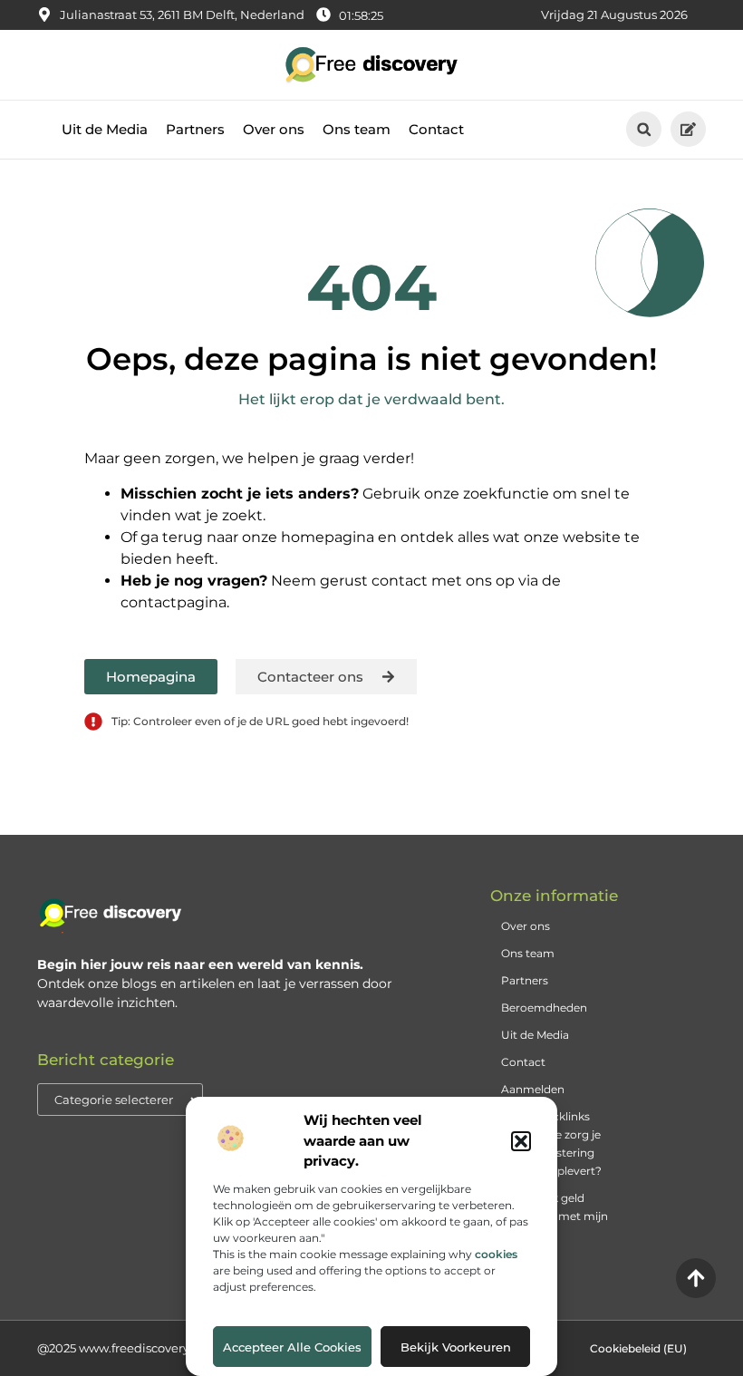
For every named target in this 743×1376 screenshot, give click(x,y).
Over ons (273, 129)
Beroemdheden (544, 1007)
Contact (436, 129)
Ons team (357, 129)
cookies (496, 1254)
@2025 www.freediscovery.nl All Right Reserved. (177, 1348)
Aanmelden (532, 1089)
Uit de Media (105, 129)
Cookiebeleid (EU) (638, 1348)
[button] (521, 1141)
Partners (195, 129)
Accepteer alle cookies (292, 1347)
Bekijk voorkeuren (455, 1347)
